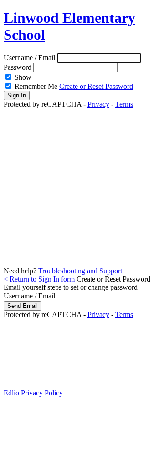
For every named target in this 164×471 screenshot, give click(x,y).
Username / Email (30, 57)
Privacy (98, 104)
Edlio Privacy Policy (33, 393)
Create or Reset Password (96, 86)
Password (17, 67)
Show (23, 77)
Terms (124, 104)
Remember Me (36, 86)
